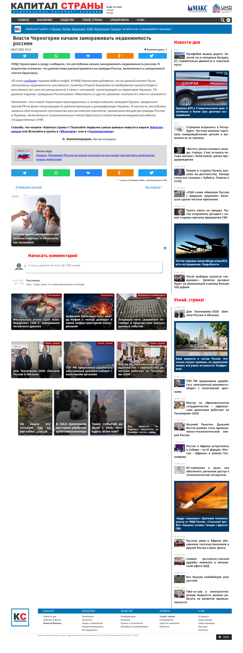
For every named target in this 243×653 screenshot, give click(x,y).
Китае (67, 29)
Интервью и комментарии (151, 295)
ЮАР (90, 29)
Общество (67, 20)
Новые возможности (93, 626)
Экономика (54, 295)
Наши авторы (205, 620)
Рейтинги (164, 626)
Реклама (202, 626)
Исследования (89, 630)
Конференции (128, 616)
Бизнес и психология (132, 623)
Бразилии (78, 29)
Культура (125, 620)
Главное (23, 20)
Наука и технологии (92, 623)
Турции (116, 29)
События (48, 611)
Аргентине (101, 29)
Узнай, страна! (92, 20)
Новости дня (187, 42)
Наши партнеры (206, 623)
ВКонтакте (68, 131)
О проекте (203, 616)
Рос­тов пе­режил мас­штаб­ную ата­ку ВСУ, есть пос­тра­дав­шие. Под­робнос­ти (202, 262)
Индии (56, 29)
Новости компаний (169, 623)
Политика (87, 620)
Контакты (203, 630)
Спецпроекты (119, 20)
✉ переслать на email (29, 187)
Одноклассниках (101, 131)
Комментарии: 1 (157, 49)
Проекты (165, 611)
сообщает (30, 81)
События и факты (52, 620)
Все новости (153, 187)
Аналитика (44, 20)
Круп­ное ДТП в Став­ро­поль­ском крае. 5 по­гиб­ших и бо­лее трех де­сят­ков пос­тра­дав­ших (202, 111)
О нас (140, 20)
